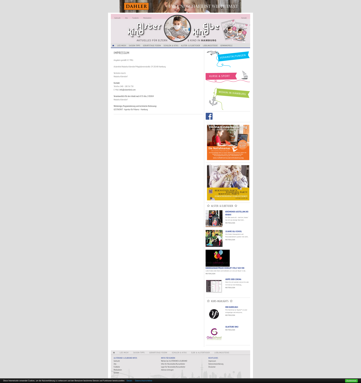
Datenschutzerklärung (215, 364)
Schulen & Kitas (171, 45)
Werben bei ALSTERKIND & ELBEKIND (174, 361)
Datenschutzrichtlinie (143, 381)
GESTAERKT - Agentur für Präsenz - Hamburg (131, 109)
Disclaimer (212, 367)
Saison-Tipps (134, 45)
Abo (126, 18)
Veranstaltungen (228, 60)
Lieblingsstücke (210, 45)
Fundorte (135, 18)
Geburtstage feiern (152, 45)
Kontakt (244, 18)
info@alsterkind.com (127, 89)
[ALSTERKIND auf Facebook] (209, 117)
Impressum (212, 361)
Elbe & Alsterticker (200, 352)
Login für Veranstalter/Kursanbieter (173, 367)
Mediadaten (147, 18)
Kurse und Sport (228, 78)
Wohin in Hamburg (228, 98)
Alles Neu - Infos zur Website (157, 25)
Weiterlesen (230, 223)
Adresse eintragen (167, 369)
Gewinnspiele (226, 45)
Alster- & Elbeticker (190, 45)
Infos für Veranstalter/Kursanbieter (173, 364)
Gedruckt (117, 18)
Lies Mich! (121, 45)
